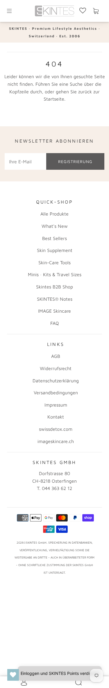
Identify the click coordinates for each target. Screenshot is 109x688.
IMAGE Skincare (54, 311)
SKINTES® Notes (54, 299)
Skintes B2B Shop (54, 286)
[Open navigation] (13, 11)
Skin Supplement (54, 250)
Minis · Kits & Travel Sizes (54, 274)
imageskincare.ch (55, 441)
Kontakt (55, 416)
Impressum (55, 404)
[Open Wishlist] (13, 675)
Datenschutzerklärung (56, 380)
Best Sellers (54, 238)
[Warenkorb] (95, 11)
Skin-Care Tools (54, 262)
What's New (55, 226)
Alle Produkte (54, 213)
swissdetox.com (55, 429)
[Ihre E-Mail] (25, 161)
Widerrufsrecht (56, 368)
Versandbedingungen (56, 392)
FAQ (54, 323)
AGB (55, 356)
